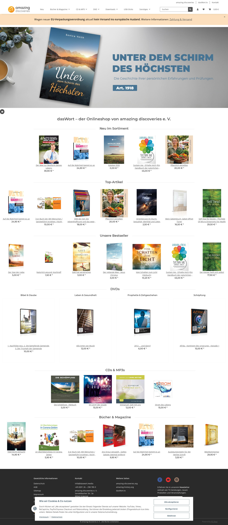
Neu (42, 9)
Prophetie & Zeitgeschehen (142, 295)
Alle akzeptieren (171, 502)
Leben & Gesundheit (86, 295)
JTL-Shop (214, 522)
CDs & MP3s (115, 370)
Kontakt (215, 2)
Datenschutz (56, 517)
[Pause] (2, 111)
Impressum (44, 517)
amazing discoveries (185, 2)
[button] (198, 9)
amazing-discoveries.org (127, 483)
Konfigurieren (171, 509)
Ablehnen (171, 516)
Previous (6, 209)
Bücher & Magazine (115, 417)
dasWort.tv (203, 2)
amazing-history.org (125, 487)
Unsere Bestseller (114, 235)
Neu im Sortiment (114, 128)
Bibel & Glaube (29, 295)
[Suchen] (190, 9)
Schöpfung (199, 295)
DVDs (115, 289)
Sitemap (37, 490)
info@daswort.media (84, 483)
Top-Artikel (114, 182)
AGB (35, 487)
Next (221, 209)
